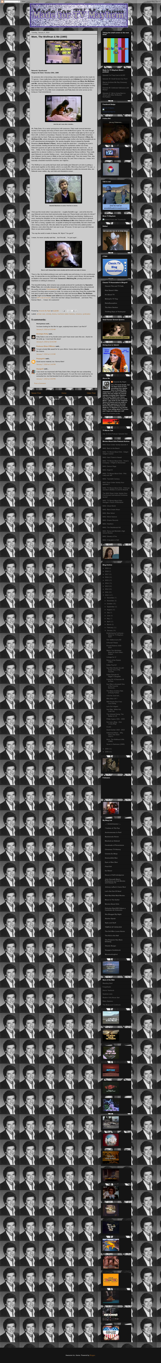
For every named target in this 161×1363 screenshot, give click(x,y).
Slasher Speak (110, 918)
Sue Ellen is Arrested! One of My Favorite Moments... (115, 686)
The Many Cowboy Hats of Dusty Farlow (114, 692)
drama (54, 314)
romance (79, 314)
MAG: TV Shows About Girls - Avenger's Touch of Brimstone (113, 501)
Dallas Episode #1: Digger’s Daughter (113, 675)
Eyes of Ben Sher (111, 862)
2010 (107, 595)
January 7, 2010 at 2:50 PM (46, 379)
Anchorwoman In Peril (113, 832)
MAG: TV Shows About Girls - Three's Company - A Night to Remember (116, 462)
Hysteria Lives (107, 994)
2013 (107, 586)
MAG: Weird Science (110, 517)
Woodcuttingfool (111, 954)
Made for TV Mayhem (108, 108)
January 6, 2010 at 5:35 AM (46, 329)
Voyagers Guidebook (113, 950)
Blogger (92, 1355)
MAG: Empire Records (110, 520)
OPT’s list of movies (44, 298)
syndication (86, 314)
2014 (107, 583)
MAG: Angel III (108, 470)
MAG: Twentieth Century (111, 479)
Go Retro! (108, 871)
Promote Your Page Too (109, 111)
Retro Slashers (108, 1001)
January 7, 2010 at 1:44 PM (46, 364)
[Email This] (68, 311)
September (111, 607)
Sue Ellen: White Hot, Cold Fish (113, 710)
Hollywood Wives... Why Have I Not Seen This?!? (114, 734)
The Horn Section (111, 307)
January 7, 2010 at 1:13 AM (46, 354)
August (109, 609)
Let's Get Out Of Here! (113, 891)
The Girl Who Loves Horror (115, 931)
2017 (107, 574)
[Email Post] (63, 311)
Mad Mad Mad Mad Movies (115, 895)
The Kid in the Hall (112, 935)
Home (64, 393)
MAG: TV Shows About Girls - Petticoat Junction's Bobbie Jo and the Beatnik (116, 489)
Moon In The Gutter (112, 900)
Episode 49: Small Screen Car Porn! (115, 79)
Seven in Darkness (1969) (115, 744)
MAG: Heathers (108, 524)
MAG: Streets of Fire (110, 536)
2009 (107, 749)
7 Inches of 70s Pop (112, 828)
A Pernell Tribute (112, 643)
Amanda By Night (119, 382)
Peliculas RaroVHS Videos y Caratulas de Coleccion (115, 909)
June (109, 615)
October (110, 603)
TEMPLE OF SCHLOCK (113, 927)
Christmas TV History (113, 849)
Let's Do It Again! (112, 706)
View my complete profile (111, 413)
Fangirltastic (107, 987)
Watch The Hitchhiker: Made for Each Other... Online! (115, 652)
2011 (107, 592)
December (111, 598)
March (109, 624)
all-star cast (41, 314)
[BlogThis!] (70, 311)
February (110, 627)
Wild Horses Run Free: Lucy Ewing (114, 702)
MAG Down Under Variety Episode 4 (115, 445)
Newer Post (36, 393)
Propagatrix (40, 358)
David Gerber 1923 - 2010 (115, 730)
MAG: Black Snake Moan (111, 509)
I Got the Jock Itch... (113, 696)
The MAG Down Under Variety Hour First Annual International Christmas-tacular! (115, 495)
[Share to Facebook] (74, 311)
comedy (48, 314)
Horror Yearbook (108, 990)
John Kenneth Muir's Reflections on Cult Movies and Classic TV (115, 881)
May (108, 618)
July (108, 612)
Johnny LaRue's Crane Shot (115, 887)
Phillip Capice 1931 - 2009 (115, 719)
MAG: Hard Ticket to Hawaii (112, 457)
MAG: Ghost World (109, 506)
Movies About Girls (112, 904)
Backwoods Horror (112, 837)
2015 (107, 580)
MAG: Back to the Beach (111, 448)
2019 (107, 568)
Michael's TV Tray (111, 299)
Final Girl (108, 866)
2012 (107, 589)
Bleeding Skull (107, 983)
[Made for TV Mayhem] (103, 110)
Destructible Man (111, 858)
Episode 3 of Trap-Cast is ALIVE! (114, 75)
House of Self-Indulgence (114, 875)
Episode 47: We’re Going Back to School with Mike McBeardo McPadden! (114, 95)
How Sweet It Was (111, 290)
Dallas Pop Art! (111, 665)
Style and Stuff (110, 923)
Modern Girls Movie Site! (111, 997)
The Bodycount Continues (112, 1005)
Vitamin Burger (110, 946)
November (111, 601)
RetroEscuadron (111, 303)
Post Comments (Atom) (68, 399)
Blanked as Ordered (112, 841)
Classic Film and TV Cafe (114, 286)
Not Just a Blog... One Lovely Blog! (114, 723)
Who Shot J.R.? (111, 698)
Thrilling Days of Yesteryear (115, 312)
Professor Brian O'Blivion (45, 346)
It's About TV (109, 294)
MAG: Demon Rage (109, 466)
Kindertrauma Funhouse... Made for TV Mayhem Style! (115, 635)
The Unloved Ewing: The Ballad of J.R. (115, 715)
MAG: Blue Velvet (109, 513)
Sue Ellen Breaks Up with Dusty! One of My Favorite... (115, 669)
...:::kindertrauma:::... (113, 824)
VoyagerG (40, 369)
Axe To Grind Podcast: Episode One (115, 434)
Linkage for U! (111, 657)
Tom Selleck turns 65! (113, 640)
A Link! (108, 727)
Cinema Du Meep (111, 854)
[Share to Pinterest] (76, 311)
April (108, 621)
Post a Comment (40, 383)
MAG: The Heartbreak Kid (112, 527)
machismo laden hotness (66, 314)
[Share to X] (72, 311)
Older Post (91, 393)
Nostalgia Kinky (42, 334)
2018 (107, 571)
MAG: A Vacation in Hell (111, 540)
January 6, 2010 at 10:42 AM (46, 342)
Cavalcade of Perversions (114, 845)
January (110, 630)
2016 (107, 577)
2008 (107, 752)
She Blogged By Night (113, 914)
